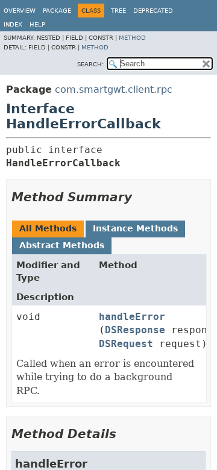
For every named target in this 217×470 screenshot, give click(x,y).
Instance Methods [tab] (135, 228)
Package (57, 10)
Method (132, 37)
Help (37, 24)
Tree (118, 10)
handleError (132, 316)
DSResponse (135, 330)
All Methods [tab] (48, 228)
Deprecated (153, 10)
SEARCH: (90, 64)
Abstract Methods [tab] (61, 245)
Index (13, 24)
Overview (20, 10)
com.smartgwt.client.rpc (113, 89)
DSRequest (126, 343)
